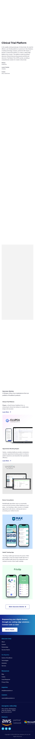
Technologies (5, 660)
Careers (4, 644)
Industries (4, 663)
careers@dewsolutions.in (8, 698)
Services (4, 665)
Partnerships (5, 647)
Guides (3, 676)
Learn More (5, 412)
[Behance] (9, 728)
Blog (3, 674)
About (3, 641)
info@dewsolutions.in (7, 690)
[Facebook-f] (3, 728)
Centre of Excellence (7, 657)
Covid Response (6, 679)
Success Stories (6, 649)
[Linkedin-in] (6, 728)
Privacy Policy (5, 682)
